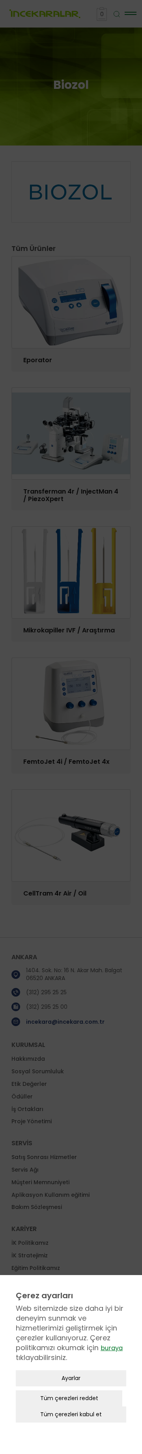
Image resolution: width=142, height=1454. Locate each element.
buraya (112, 1348)
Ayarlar (71, 1378)
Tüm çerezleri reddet (69, 1398)
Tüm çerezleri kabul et (71, 1414)
